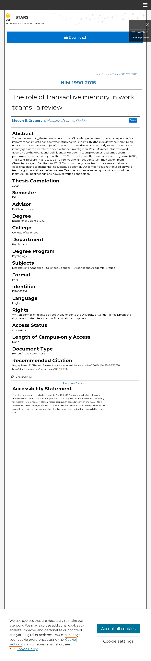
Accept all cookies (118, 628)
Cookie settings (118, 641)
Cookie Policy (27, 649)
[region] (75, 635)
